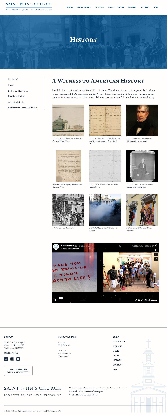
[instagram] (13, 360)
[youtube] (19, 360)
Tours (10, 85)
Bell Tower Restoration (18, 91)
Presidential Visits (16, 96)
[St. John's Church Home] (29, 7)
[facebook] (7, 360)
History (132, 7)
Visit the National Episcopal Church (83, 394)
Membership (84, 7)
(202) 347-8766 (11, 353)
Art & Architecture (17, 102)
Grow (121, 7)
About (70, 7)
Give (155, 7)
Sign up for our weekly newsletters (18, 371)
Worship (99, 7)
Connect (145, 7)
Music (111, 7)
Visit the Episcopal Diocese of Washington (86, 391)
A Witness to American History (22, 107)
